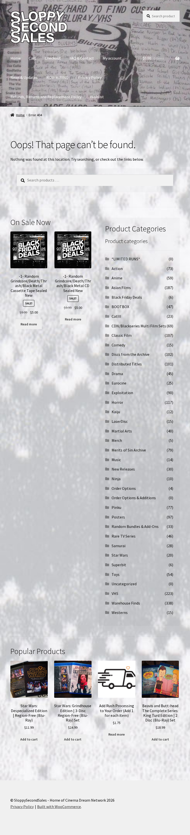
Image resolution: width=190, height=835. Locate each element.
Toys (115, 574)
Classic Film (122, 335)
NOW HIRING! (58, 77)
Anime (117, 277)
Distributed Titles (127, 363)
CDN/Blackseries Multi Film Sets (139, 325)
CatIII (116, 316)
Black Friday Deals (127, 297)
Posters (118, 517)
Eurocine (119, 383)
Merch (117, 440)
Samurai (118, 545)
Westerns (120, 612)
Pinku (116, 507)
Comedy (118, 344)
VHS (115, 593)
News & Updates (24, 77)
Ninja (116, 478)
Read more (29, 324)
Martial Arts (122, 431)
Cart (32, 58)
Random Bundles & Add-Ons (135, 526)
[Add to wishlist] (40, 238)
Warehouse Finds (126, 603)
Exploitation (122, 392)
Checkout (53, 58)
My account (112, 58)
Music (116, 459)
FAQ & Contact (82, 58)
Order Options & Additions (134, 497)
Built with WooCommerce (59, 806)
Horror (117, 402)
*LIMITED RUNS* (126, 258)
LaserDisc (120, 421)
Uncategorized (124, 583)
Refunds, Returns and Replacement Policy (45, 96)
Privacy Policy (89, 77)
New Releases (123, 469)
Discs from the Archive (130, 354)
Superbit (119, 564)
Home (15, 58)
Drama (117, 373)
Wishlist (97, 96)
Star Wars (120, 555)
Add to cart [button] (29, 739)
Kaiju (116, 411)
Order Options (124, 488)
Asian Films (121, 287)
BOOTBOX (120, 306)
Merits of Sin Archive (129, 450)
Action (117, 268)
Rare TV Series (124, 536)
